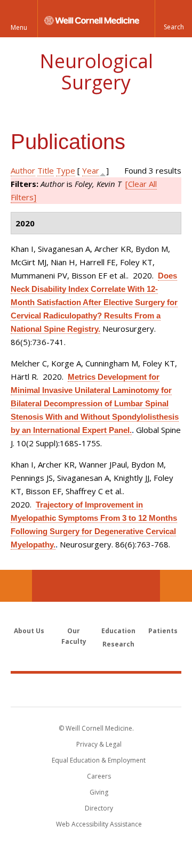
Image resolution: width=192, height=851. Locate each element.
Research (118, 644)
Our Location (16, 586)
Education (118, 630)
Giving (99, 792)
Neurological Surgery (96, 71)
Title (45, 170)
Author (23, 170)
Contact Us (176, 586)
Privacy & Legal (99, 744)
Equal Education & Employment (99, 760)
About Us (29, 630)
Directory (99, 808)
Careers (99, 776)
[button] (173, 18)
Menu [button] (19, 27)
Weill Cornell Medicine (96, 689)
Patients (163, 630)
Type (65, 170)
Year (90, 170)
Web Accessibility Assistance (99, 824)
